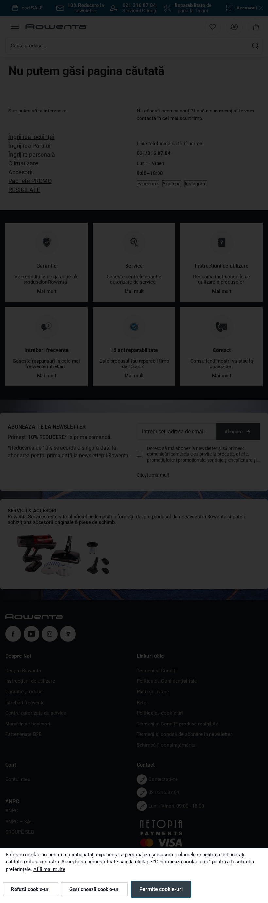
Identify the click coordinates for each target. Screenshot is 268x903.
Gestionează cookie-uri (94, 889)
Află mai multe (49, 869)
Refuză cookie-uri (30, 889)
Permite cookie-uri (161, 889)
